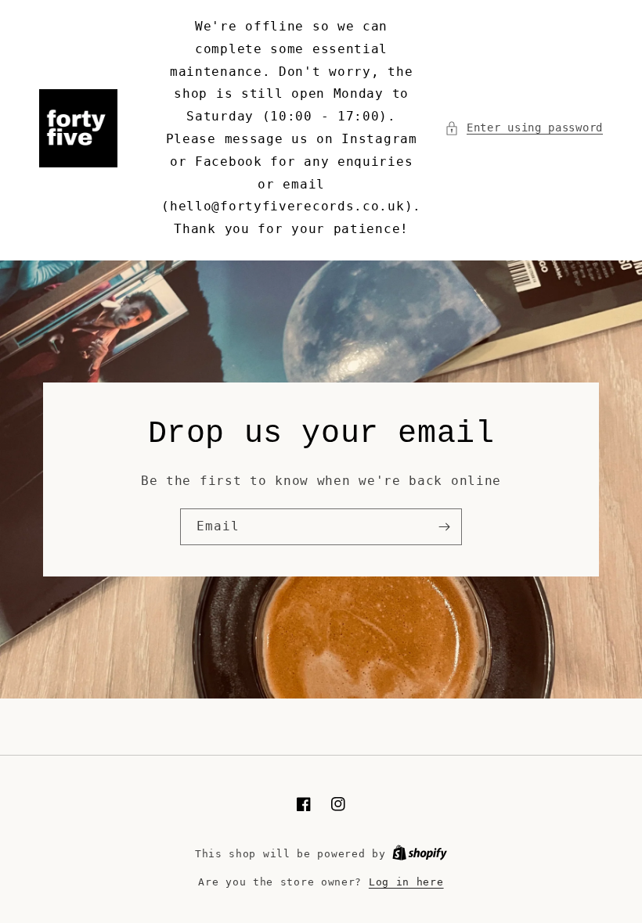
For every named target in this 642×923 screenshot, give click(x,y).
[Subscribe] (444, 526)
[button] (524, 128)
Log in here (406, 882)
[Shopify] (419, 854)
